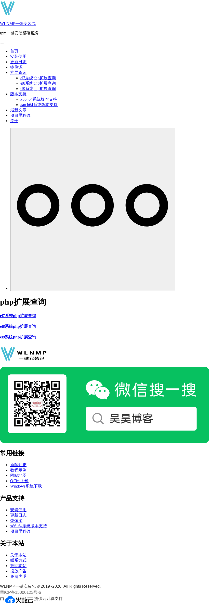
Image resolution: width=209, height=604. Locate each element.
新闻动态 (18, 465)
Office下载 (19, 481)
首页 (14, 51)
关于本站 (18, 555)
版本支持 (18, 94)
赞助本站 (18, 565)
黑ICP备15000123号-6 (20, 592)
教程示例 (18, 470)
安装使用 (18, 56)
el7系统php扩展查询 (38, 78)
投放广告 (18, 571)
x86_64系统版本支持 (38, 99)
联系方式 (18, 560)
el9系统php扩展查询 (38, 88)
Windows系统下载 (26, 486)
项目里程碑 (20, 115)
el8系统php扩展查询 (38, 83)
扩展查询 (18, 72)
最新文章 (18, 110)
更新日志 (18, 62)
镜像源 (16, 67)
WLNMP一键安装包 (18, 23)
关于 (14, 121)
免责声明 (18, 576)
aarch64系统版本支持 (39, 104)
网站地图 (18, 475)
